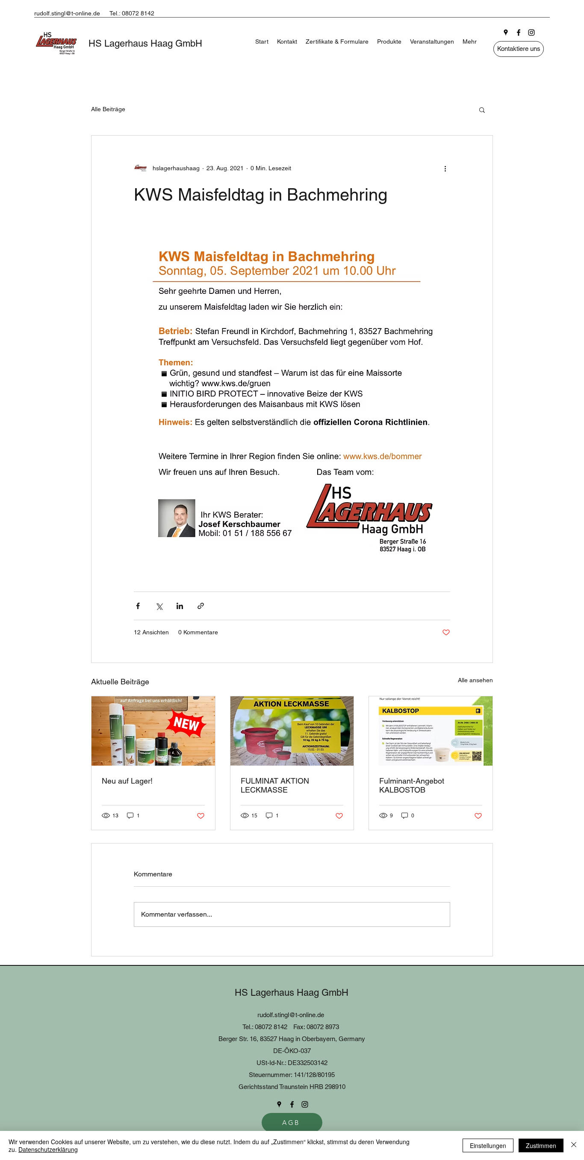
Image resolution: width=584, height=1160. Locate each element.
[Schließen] (574, 1145)
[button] (482, 109)
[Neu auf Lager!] (153, 731)
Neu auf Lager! (127, 780)
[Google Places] (505, 32)
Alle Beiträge (108, 109)
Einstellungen (488, 1145)
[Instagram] (531, 32)
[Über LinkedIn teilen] (180, 606)
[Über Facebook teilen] (138, 606)
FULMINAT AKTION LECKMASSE (275, 785)
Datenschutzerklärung (48, 1149)
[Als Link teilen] (201, 606)
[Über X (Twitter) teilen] (159, 606)
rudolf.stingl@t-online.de (67, 13)
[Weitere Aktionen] (445, 168)
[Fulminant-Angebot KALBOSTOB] (431, 731)
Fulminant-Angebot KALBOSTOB (411, 785)
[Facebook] (518, 32)
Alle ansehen (475, 680)
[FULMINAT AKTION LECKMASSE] (292, 731)
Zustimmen (541, 1145)
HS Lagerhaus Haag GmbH (145, 43)
